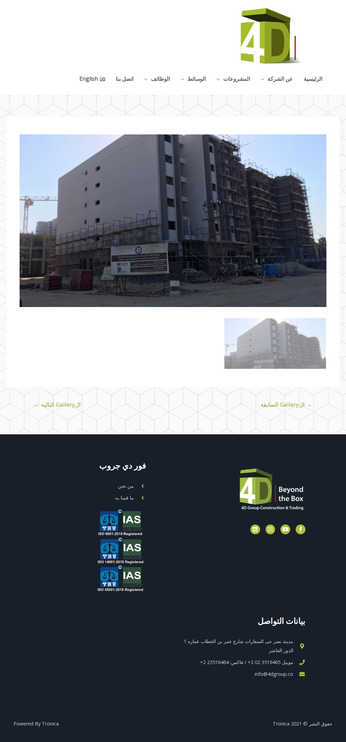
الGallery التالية (57, 404)
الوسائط (197, 78)
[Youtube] (285, 529)
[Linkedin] (255, 529)
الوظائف (160, 78)
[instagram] (34, 78)
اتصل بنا (124, 78)
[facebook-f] (62, 78)
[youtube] (48, 78)
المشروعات (236, 78)
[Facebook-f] (300, 529)
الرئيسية (313, 78)
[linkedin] (21, 78)
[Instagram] (270, 529)
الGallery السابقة (286, 404)
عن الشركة (280, 78)
